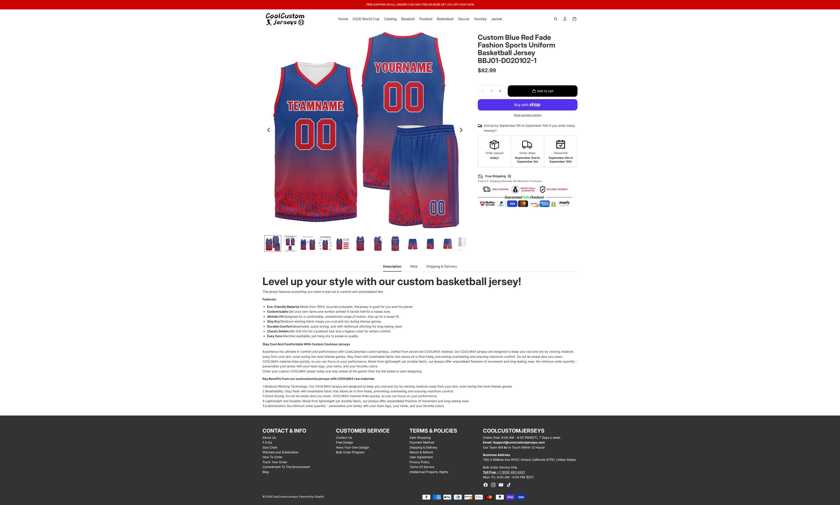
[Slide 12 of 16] (465, 243)
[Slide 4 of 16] (325, 243)
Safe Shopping (420, 437)
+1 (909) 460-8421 (504, 472)
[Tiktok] (508, 484)
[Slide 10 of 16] (430, 243)
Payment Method (422, 442)
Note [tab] (414, 266)
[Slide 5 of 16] (343, 243)
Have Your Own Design (352, 447)
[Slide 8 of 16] (395, 243)
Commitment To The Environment (286, 467)
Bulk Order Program (350, 452)
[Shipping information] (509, 176)
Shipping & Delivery (424, 447)
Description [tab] (392, 266)
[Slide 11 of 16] (448, 243)
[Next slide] (462, 130)
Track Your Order (274, 462)
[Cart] (574, 19)
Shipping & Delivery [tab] (441, 266)
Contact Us (344, 437)
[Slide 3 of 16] (308, 243)
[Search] (555, 19)
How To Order (272, 457)
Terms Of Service (422, 467)
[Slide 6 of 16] (360, 243)
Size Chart (269, 447)
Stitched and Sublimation (280, 452)
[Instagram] (493, 484)
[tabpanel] (420, 342)
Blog (265, 472)
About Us (269, 437)
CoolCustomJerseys (285, 496)
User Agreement (421, 457)
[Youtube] (501, 484)
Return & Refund (421, 452)
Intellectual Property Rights (429, 472)
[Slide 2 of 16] (290, 243)
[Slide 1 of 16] (273, 243)
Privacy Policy (420, 462)
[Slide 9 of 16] (413, 243)
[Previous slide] (267, 130)
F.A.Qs (267, 442)
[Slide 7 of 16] (378, 243)
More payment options (527, 115)
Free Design (344, 442)
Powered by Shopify (311, 496)
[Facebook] (485, 484)
